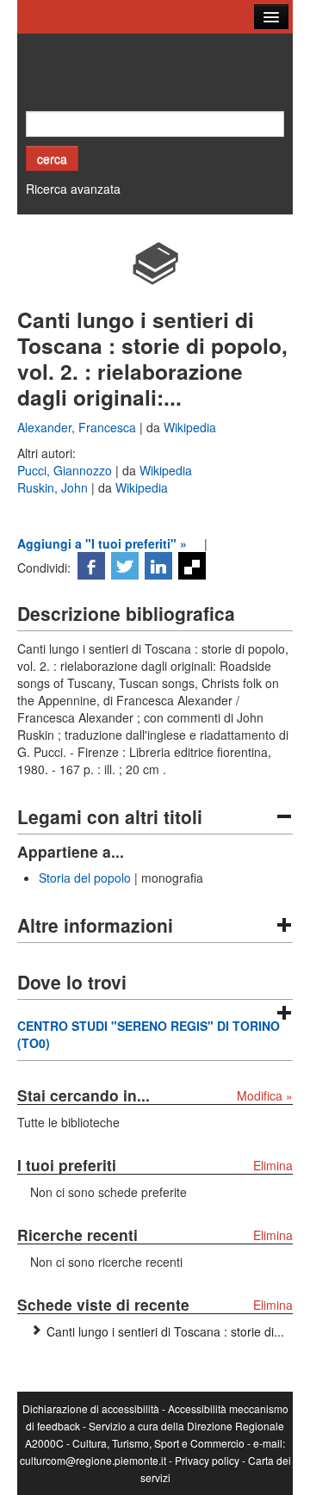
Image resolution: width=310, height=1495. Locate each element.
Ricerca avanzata (73, 188)
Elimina (273, 1165)
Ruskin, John (54, 487)
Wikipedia (190, 427)
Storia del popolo (85, 877)
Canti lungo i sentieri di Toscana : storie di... (165, 1331)
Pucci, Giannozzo (66, 470)
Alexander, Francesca (78, 427)
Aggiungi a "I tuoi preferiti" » (102, 543)
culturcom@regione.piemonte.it (93, 1460)
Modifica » (265, 1095)
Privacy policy (207, 1460)
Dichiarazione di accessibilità (90, 1408)
